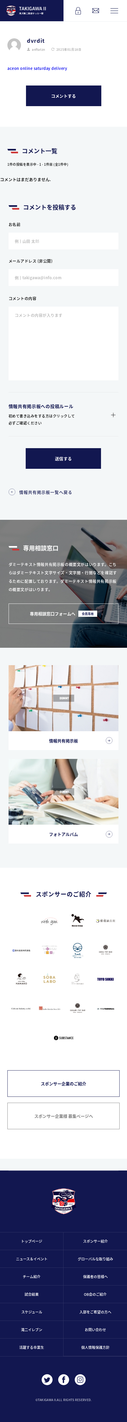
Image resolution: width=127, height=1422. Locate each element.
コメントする (63, 96)
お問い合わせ (95, 1329)
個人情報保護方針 (95, 1347)
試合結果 (32, 1294)
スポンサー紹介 (95, 1241)
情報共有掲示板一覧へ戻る (45, 492)
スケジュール (31, 1311)
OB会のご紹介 (95, 1294)
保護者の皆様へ (95, 1276)
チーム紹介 (31, 1276)
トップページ (31, 1241)
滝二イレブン (31, 1329)
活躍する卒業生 (31, 1347)
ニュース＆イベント (32, 1258)
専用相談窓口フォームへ (62, 614)
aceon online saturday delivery (37, 68)
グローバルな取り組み (95, 1258)
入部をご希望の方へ (95, 1311)
